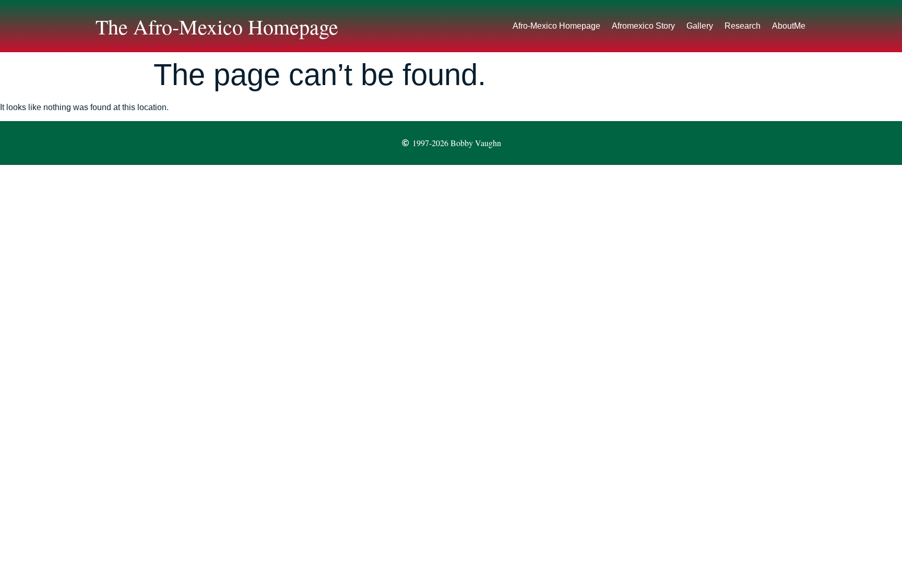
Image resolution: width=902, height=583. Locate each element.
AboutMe (788, 25)
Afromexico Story (643, 25)
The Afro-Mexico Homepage (217, 26)
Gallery (699, 25)
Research (743, 25)
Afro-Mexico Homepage (556, 25)
